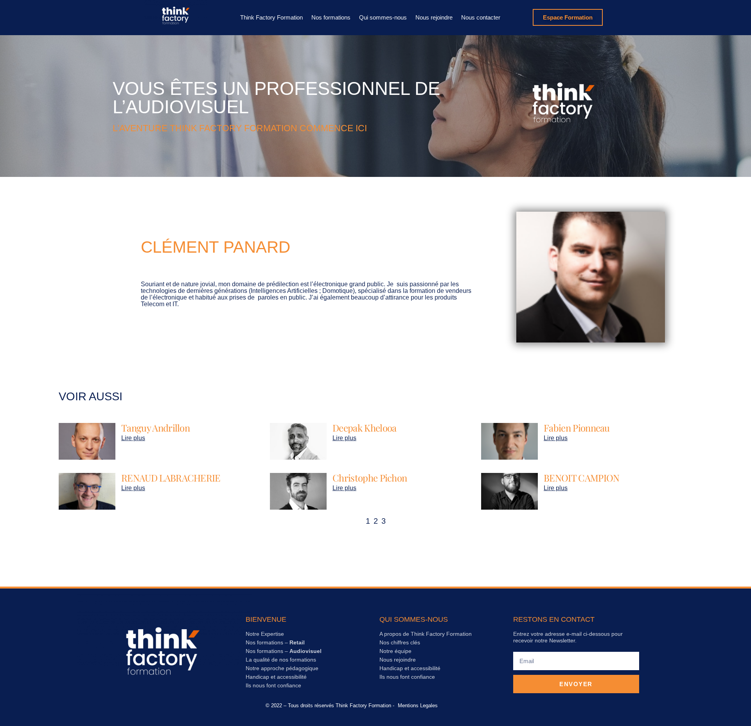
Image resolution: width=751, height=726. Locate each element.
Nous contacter (480, 17)
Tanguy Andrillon (155, 427)
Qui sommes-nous (383, 17)
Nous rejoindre (434, 17)
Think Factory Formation (271, 17)
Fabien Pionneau (577, 427)
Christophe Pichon (369, 477)
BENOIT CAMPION (581, 477)
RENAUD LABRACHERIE (171, 477)
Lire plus (133, 438)
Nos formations (330, 17)
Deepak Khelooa (364, 427)
